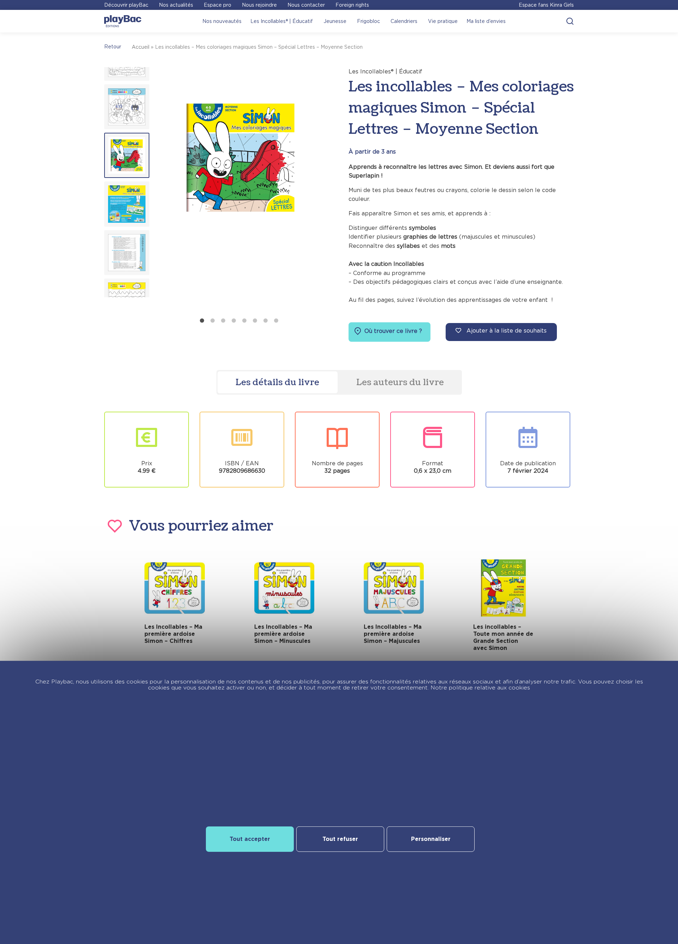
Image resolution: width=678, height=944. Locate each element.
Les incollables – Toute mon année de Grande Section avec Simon (503, 637)
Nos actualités (176, 5)
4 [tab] (234, 320)
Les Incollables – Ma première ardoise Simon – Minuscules (283, 633)
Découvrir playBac (126, 5)
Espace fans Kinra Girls (546, 5)
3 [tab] (223, 320)
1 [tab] (202, 320)
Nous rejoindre (259, 5)
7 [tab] (265, 320)
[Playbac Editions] (122, 21)
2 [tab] (212, 320)
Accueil (140, 47)
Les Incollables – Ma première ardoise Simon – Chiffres (173, 633)
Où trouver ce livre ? (392, 331)
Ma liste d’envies (486, 21)
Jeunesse (334, 21)
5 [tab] (244, 320)
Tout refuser (340, 839)
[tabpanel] (240, 190)
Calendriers (404, 21)
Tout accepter (250, 839)
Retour (112, 46)
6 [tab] (255, 320)
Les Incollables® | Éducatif (281, 21)
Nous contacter (306, 5)
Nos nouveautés (222, 21)
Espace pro (217, 5)
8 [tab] (276, 320)
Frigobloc (368, 21)
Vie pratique (443, 21)
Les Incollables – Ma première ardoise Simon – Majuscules (393, 633)
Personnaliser (431, 839)
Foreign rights (352, 5)
